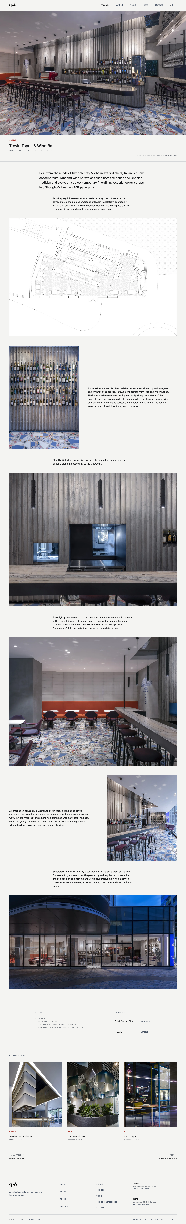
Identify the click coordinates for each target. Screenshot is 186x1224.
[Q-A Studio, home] (12, 5)
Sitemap (100, 1208)
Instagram (136, 1219)
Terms (99, 1196)
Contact (159, 5)
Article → (146, 1021)
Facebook (148, 1219)
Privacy (100, 1184)
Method (119, 5)
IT (175, 5)
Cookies (100, 1190)
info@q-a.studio (35, 1219)
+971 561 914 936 (141, 1204)
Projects (105, 5)
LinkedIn (159, 1219)
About (133, 5)
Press (145, 5)
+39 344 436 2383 (141, 1189)
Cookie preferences (106, 1202)
